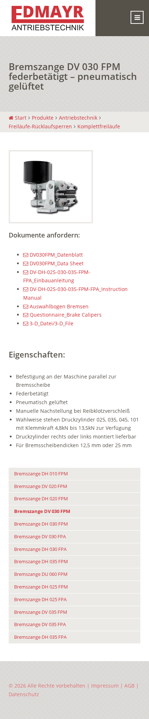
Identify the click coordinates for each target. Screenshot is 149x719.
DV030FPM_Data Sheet (56, 263)
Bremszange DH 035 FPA (40, 637)
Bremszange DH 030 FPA (40, 549)
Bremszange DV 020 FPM (40, 486)
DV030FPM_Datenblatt (55, 254)
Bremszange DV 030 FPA (40, 537)
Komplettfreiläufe (98, 126)
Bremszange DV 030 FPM (42, 511)
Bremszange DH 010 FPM (41, 474)
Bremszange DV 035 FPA (40, 624)
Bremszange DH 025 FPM (41, 587)
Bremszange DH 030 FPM (41, 524)
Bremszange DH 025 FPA (40, 599)
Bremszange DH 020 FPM (41, 499)
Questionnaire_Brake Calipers (65, 314)
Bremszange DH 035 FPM (41, 561)
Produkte (43, 117)
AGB (129, 685)
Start (19, 117)
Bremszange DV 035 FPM (40, 612)
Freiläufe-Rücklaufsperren (40, 126)
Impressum (105, 685)
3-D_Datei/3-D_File (50, 323)
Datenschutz (24, 694)
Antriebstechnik (78, 117)
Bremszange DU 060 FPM (41, 574)
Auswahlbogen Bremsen (58, 306)
